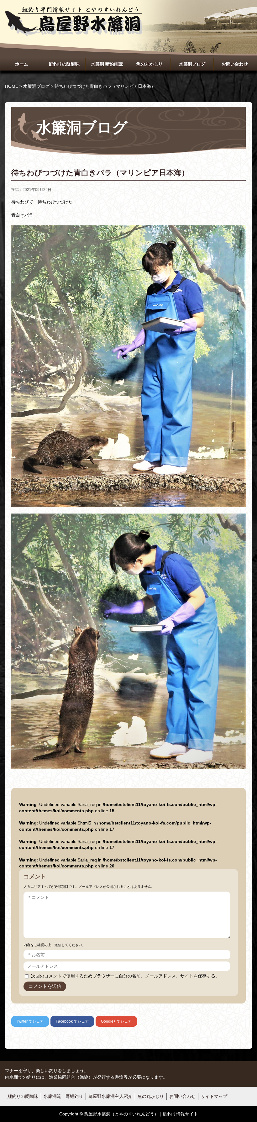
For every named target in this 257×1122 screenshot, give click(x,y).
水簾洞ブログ (192, 63)
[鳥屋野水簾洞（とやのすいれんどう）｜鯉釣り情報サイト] (73, 13)
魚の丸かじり (149, 63)
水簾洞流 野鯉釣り (63, 1096)
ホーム (21, 63)
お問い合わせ (235, 63)
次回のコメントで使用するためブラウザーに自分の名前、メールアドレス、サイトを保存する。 (125, 975)
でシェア (30, 1021)
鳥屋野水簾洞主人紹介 (110, 1096)
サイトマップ (214, 1096)
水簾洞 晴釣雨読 (107, 63)
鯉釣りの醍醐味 (64, 63)
